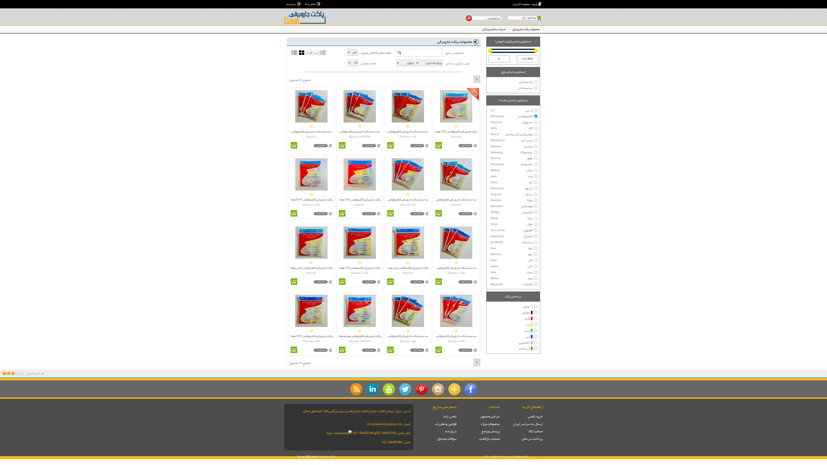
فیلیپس (512, 212)
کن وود (512, 188)
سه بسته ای (525, 88)
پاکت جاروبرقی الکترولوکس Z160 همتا (312, 335)
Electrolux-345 (408, 204)
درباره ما (291, 4)
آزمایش (512, 236)
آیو (512, 182)
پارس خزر (512, 140)
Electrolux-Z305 (311, 204)
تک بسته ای (526, 82)
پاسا (512, 176)
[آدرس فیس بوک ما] (471, 389)
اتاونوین (512, 230)
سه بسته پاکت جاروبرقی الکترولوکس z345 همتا (408, 199)
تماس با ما (310, 4)
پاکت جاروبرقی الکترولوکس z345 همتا (360, 199)
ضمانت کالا (536, 431)
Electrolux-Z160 (456, 273)
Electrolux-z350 (408, 136)
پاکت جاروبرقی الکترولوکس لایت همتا (408, 267)
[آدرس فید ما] (356, 389)
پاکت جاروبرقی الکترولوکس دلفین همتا (311, 267)
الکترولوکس (512, 116)
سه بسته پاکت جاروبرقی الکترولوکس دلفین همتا (311, 131)
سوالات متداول (447, 439)
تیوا (512, 248)
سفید (526, 307)
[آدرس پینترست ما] (422, 389)
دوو (512, 254)
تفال (512, 224)
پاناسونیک (512, 164)
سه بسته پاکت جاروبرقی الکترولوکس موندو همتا (359, 131)
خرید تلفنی (535, 417)
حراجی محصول (490, 417)
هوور (512, 158)
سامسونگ (512, 152)
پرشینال (512, 242)
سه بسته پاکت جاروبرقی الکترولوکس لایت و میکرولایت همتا (408, 335)
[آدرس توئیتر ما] (405, 389)
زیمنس (512, 146)
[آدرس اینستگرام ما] (438, 389)
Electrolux (456, 136)
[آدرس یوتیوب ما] (389, 389)
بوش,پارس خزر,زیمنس (512, 134)
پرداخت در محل (532, 439)
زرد (527, 325)
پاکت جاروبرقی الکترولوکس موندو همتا (360, 335)
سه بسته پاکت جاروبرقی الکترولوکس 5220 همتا (456, 199)
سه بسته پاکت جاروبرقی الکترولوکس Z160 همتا (456, 267)
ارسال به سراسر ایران (528, 424)
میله (512, 218)
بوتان (512, 170)
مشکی (526, 313)
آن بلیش (524, 349)
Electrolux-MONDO (360, 136)
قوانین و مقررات (446, 424)
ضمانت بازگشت (489, 439)
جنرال (512, 194)
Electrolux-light (408, 341)
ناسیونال (512, 122)
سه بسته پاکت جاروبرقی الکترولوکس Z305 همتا (456, 335)
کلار (512, 260)
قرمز (527, 319)
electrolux (360, 204)
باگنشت (512, 284)
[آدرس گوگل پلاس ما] (454, 389)
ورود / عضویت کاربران (525, 4)
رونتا (512, 200)
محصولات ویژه (490, 424)
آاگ (512, 128)
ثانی (512, 266)
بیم (512, 278)
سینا (512, 272)
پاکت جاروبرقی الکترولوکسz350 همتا (359, 267)
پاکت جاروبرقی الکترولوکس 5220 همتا (456, 131)
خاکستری (524, 343)
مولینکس (512, 206)
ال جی (512, 110)
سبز (527, 331)
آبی (528, 337)
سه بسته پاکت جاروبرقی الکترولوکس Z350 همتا (408, 131)
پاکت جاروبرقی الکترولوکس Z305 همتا (312, 199)
